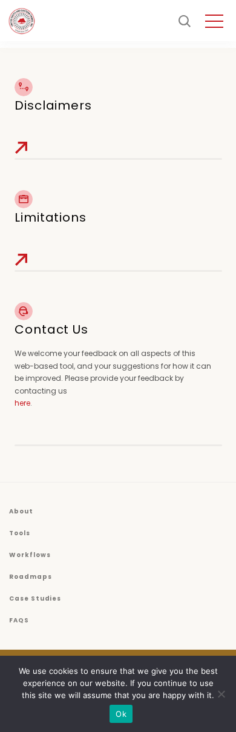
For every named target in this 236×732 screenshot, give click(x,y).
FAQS (19, 620)
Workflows (29, 554)
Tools (19, 533)
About (21, 511)
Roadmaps (30, 576)
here (22, 403)
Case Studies (35, 598)
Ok (121, 714)
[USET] (22, 21)
